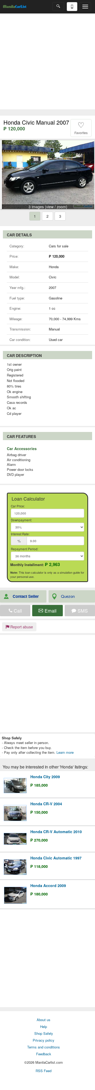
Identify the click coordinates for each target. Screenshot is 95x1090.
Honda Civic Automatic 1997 (56, 857)
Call (17, 610)
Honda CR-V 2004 (46, 803)
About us (43, 1019)
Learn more (65, 752)
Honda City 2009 (45, 776)
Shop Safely (43, 1033)
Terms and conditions (43, 1047)
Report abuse (21, 626)
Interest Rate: (20, 534)
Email (49, 610)
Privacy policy (43, 1040)
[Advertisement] (47, 62)
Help (43, 1026)
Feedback (43, 1053)
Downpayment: (21, 520)
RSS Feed (43, 1070)
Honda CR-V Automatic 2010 (56, 831)
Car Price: (18, 506)
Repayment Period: (24, 549)
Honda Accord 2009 (48, 885)
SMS (82, 610)
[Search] (58, 6)
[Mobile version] (72, 6)
